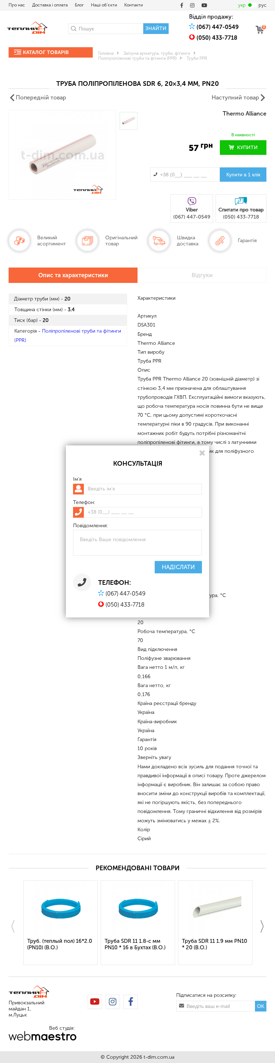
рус (262, 5)
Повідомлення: (90, 526)
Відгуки (202, 275)
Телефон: (84, 502)
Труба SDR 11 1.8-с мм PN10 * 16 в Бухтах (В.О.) (135, 944)
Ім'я (77, 479)
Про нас (17, 5)
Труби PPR (197, 58)
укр (242, 5)
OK (260, 1006)
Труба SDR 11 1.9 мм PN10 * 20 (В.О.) (214, 944)
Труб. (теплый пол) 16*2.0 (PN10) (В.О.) (59, 944)
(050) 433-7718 (217, 37)
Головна (106, 53)
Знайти (156, 28)
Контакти (133, 5)
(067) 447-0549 (218, 27)
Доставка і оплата (50, 5)
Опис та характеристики (73, 275)
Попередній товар (41, 97)
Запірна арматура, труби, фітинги (157, 53)
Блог (79, 5)
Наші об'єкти (104, 5)
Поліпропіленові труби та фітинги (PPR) (137, 58)
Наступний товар (235, 97)
